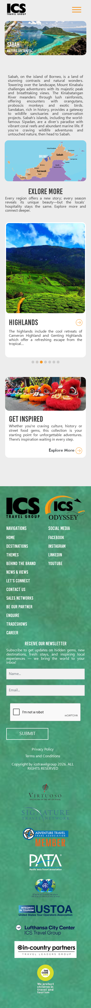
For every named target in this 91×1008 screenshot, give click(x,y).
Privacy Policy (43, 749)
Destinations (17, 546)
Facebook (56, 537)
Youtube (55, 563)
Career (12, 632)
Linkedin (55, 555)
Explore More (62, 450)
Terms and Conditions (42, 756)
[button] (33, 362)
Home (10, 537)
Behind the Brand (21, 563)
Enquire (12, 615)
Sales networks (19, 598)
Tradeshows (16, 624)
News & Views (17, 572)
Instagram (57, 546)
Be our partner (19, 606)
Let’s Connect (18, 581)
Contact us (15, 589)
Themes (12, 555)
